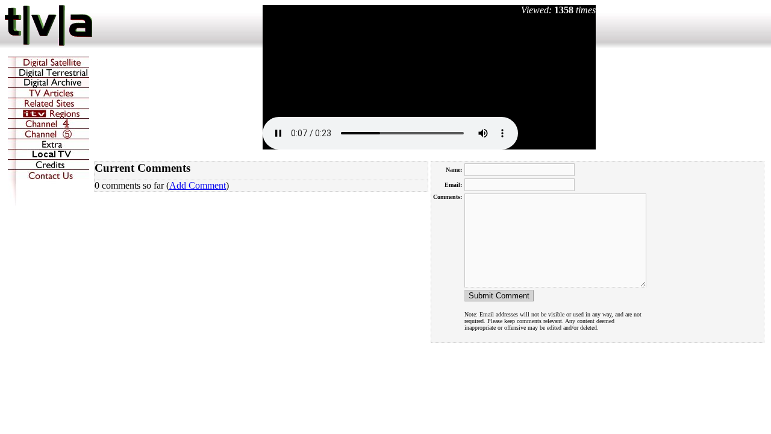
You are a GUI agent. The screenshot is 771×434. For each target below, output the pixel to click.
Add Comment (197, 185)
